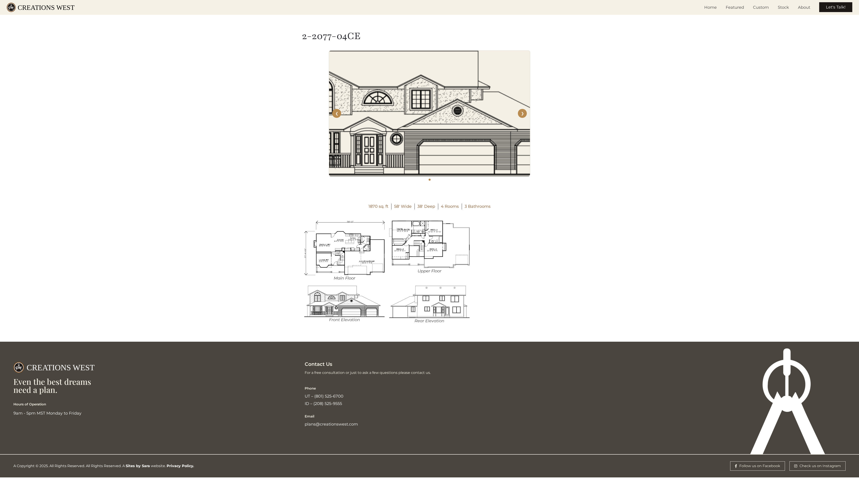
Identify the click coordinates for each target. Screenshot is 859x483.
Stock (783, 7)
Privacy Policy (180, 466)
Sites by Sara (138, 466)
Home (710, 7)
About (804, 7)
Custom (761, 7)
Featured (735, 7)
